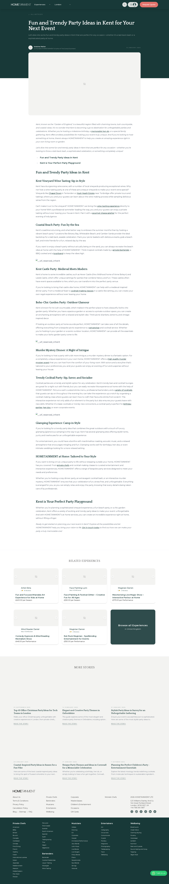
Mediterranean (17, 865)
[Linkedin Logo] (150, 811)
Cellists (74, 827)
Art (102, 827)
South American (47, 831)
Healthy (15, 852)
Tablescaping (105, 849)
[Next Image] (56, 576)
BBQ (14, 830)
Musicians (50, 804)
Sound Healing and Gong (138, 849)
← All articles (35, 14)
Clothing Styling (135, 832)
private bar (94, 328)
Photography (105, 846)
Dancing (74, 830)
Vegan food (134, 854)
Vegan (44, 845)
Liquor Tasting (47, 863)
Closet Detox (134, 830)
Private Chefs (51, 797)
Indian (15, 854)
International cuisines (20, 857)
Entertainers (51, 808)
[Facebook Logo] (141, 811)
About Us (16, 797)
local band (58, 253)
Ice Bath (133, 841)
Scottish (44, 828)
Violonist (74, 868)
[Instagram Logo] (145, 811)
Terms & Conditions (20, 801)
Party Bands (76, 854)
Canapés (16, 838)
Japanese (16, 863)
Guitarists (75, 835)
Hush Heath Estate (86, 193)
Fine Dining (16, 846)
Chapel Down (55, 193)
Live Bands (75, 849)
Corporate (75, 797)
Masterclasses (76, 801)
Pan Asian (16, 874)
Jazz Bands (75, 843)
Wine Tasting (46, 868)
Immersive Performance (80, 841)
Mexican (15, 868)
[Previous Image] (15, 576)
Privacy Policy (18, 804)
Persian (15, 876)
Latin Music (75, 846)
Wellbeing (50, 812)
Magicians (104, 843)
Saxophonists (76, 860)
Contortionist (105, 835)
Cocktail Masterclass (48, 860)
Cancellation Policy (20, 808)
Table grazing (46, 839)
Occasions (75, 808)
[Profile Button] (133, 4)
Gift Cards (75, 812)
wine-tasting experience (108, 206)
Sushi (44, 837)
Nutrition (133, 843)
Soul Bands (75, 863)
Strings (74, 865)
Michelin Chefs (111, 797)
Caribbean (16, 841)
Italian (15, 860)
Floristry (103, 841)
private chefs (63, 465)
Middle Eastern (17, 871)
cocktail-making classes (82, 291)
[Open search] (124, 4)
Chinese (15, 843)
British (15, 832)
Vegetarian (45, 848)
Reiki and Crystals (136, 846)
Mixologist (45, 865)
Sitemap (22, 812)
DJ (72, 832)
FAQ (30, 812)
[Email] (131, 811)
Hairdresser (134, 838)
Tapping (133, 852)
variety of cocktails (123, 390)
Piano (74, 857)
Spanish (44, 834)
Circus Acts (104, 832)
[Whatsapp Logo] (136, 811)
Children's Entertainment (81, 804)
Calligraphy (105, 830)
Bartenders (50, 801)
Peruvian (45, 823)
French (15, 849)
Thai (43, 842)
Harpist (74, 838)
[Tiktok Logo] (154, 811)
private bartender (121, 250)
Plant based (46, 826)
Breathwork (134, 827)
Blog (15, 812)
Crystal (103, 838)
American (16, 827)
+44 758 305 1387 (137, 808)
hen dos (47, 407)
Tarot (103, 852)
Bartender (45, 857)
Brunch (15, 835)
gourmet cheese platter (103, 213)
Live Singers (75, 852)
